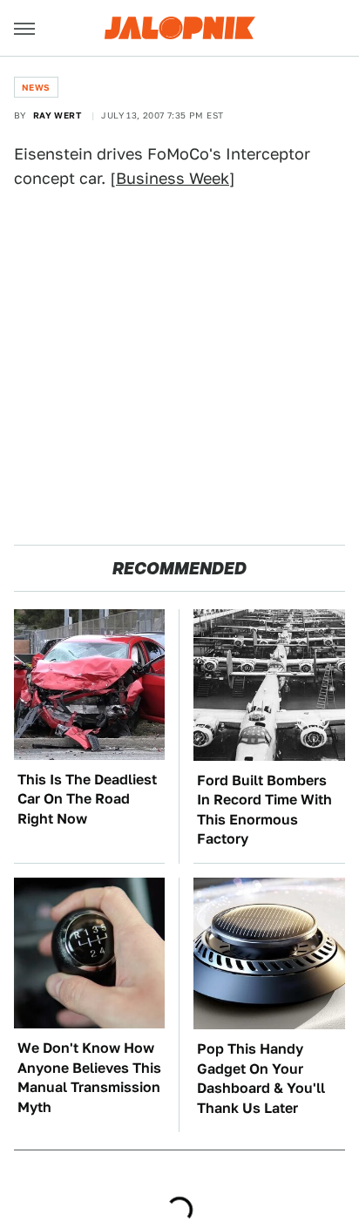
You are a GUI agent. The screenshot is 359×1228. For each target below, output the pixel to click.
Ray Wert (57, 115)
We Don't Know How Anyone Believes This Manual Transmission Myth (89, 1077)
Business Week (172, 178)
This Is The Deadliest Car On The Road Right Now (87, 799)
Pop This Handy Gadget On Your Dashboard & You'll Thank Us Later (261, 1078)
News (36, 87)
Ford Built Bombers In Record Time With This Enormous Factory (264, 809)
